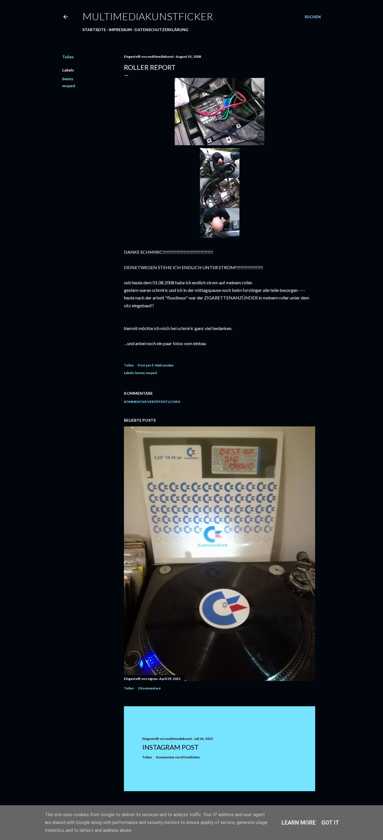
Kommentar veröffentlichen (152, 402)
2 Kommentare (149, 688)
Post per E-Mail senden (156, 365)
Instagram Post (170, 747)
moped (68, 85)
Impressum (120, 29)
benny (67, 78)
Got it (330, 822)
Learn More (299, 822)
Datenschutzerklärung (161, 29)
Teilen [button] (68, 56)
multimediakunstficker (147, 16)
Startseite (94, 29)
